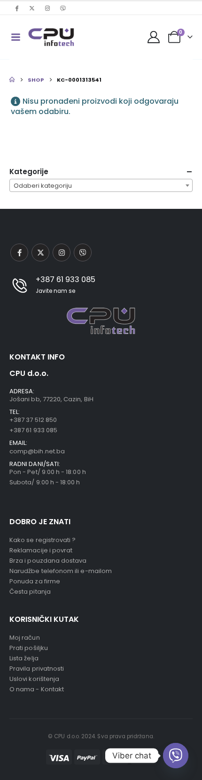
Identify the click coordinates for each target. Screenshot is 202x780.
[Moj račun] (154, 37)
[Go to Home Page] (12, 80)
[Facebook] (16, 8)
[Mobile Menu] (15, 37)
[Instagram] (47, 8)
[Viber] (63, 8)
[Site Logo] (51, 37)
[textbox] (101, 185)
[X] (32, 8)
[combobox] (101, 185)
